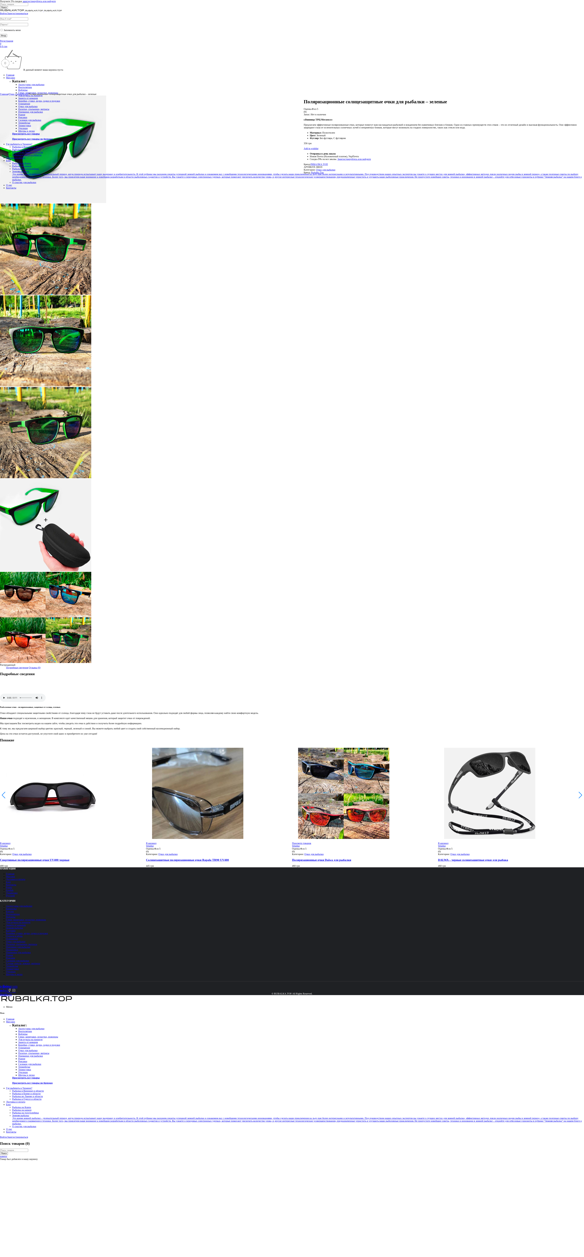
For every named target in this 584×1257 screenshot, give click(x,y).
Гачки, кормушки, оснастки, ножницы (26, 919)
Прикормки (12, 949)
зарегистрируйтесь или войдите (39, 1)
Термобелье (24, 123)
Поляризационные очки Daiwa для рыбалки (321, 860)
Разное (21, 114)
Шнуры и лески (26, 131)
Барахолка (11, 908)
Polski (9, 887)
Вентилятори (25, 87)
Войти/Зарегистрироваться (14, 13)
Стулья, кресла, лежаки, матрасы (23, 963)
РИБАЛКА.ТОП (319, 164)
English (9, 890)
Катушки (11, 930)
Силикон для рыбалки (29, 120)
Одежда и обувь (14, 936)
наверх (3, 1156)
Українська (11, 893)
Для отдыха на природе (18, 922)
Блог (8, 882)
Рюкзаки (22, 117)
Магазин (10, 876)
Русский (10, 895)
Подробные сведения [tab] (17, 667)
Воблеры (23, 90)
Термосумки (24, 125)
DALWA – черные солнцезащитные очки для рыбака (473, 860)
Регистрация (6, 41)
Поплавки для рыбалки (18, 947)
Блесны (10, 911)
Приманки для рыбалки (30, 112)
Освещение (24, 103)
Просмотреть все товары (26, 133)
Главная (4, 94)
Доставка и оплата (15, 879)
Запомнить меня (12, 30)
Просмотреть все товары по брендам (32, 139)
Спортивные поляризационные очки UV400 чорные (34, 860)
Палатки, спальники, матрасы (33, 109)
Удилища (23, 128)
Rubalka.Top (317, 172)
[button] (5, 843)
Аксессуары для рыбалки (31, 84)
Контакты (11, 884)
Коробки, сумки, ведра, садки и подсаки (39, 101)
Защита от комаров (28, 98)
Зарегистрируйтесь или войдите (354, 159)
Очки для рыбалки (28, 106)
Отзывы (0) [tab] (34, 667)
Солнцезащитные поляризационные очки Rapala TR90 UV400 (187, 860)
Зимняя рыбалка (14, 928)
